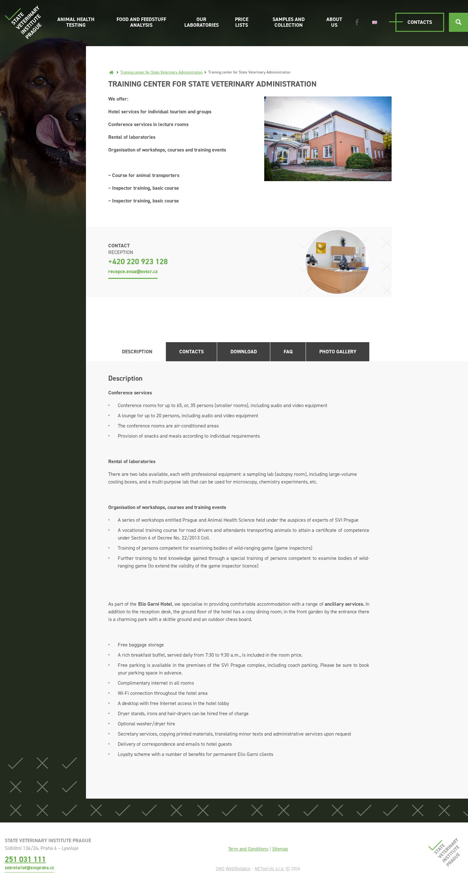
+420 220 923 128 (138, 262)
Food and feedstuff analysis (141, 22)
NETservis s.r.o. (269, 868)
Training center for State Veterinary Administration (161, 72)
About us (334, 22)
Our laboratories (201, 22)
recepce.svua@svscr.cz (133, 271)
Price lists (241, 22)
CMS (220, 868)
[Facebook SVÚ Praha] (357, 22)
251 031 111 (25, 859)
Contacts (420, 22)
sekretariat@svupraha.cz (29, 867)
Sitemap (280, 849)
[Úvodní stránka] (23, 22)
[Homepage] (111, 72)
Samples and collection (289, 22)
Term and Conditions (248, 849)
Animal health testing (76, 22)
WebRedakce (238, 868)
